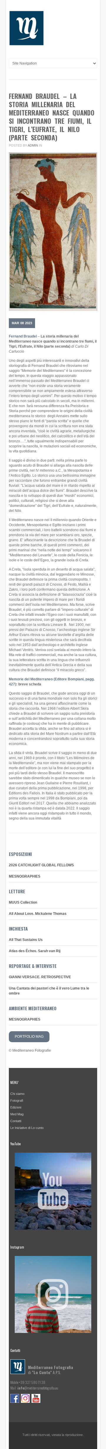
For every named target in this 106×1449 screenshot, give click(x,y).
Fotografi (16, 1100)
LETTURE (17, 891)
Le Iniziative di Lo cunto (27, 1128)
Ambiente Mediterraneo (33, 1008)
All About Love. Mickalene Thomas (38, 914)
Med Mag (17, 1114)
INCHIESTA (18, 928)
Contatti (15, 1121)
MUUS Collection (23, 902)
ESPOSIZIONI (20, 854)
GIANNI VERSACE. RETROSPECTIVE (40, 977)
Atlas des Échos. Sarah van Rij (34, 951)
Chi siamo (17, 1093)
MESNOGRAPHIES (24, 876)
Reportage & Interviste (33, 966)
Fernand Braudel (23, 336)
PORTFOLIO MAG (29, 1036)
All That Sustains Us (26, 940)
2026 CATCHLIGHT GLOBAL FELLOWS (41, 865)
